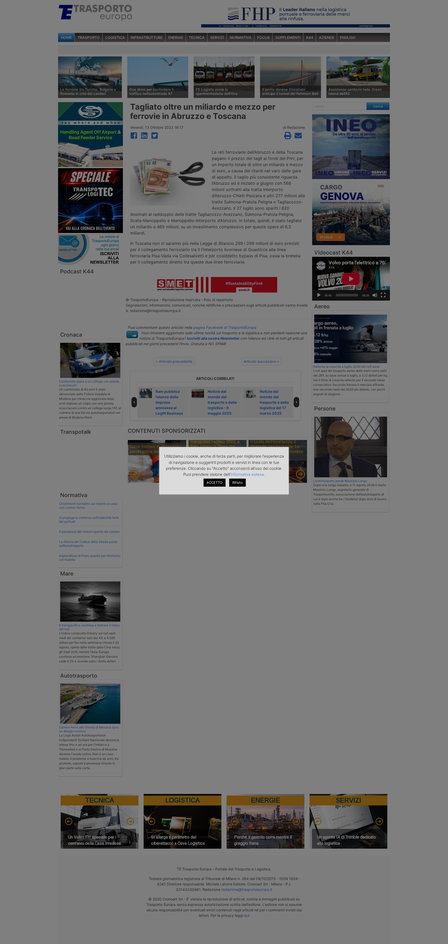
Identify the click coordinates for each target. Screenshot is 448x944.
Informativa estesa (247, 474)
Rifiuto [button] (237, 482)
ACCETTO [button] (214, 482)
